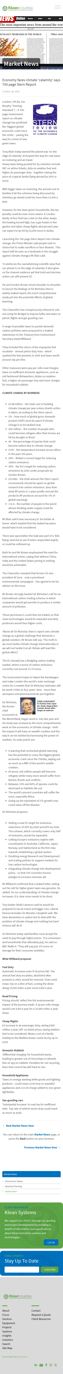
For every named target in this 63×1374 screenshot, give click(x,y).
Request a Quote (41, 1315)
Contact (36, 1310)
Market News (11, 1191)
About (5, 1310)
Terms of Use (23, 1357)
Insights (6, 1335)
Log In (51, 1242)
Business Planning (13, 1186)
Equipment (8, 1323)
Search (6, 1344)
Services (7, 1319)
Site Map (7, 1348)
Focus (5, 1315)
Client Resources (41, 1319)
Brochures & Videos (14, 1181)
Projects (7, 1327)
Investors (7, 1339)
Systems (7, 1331)
